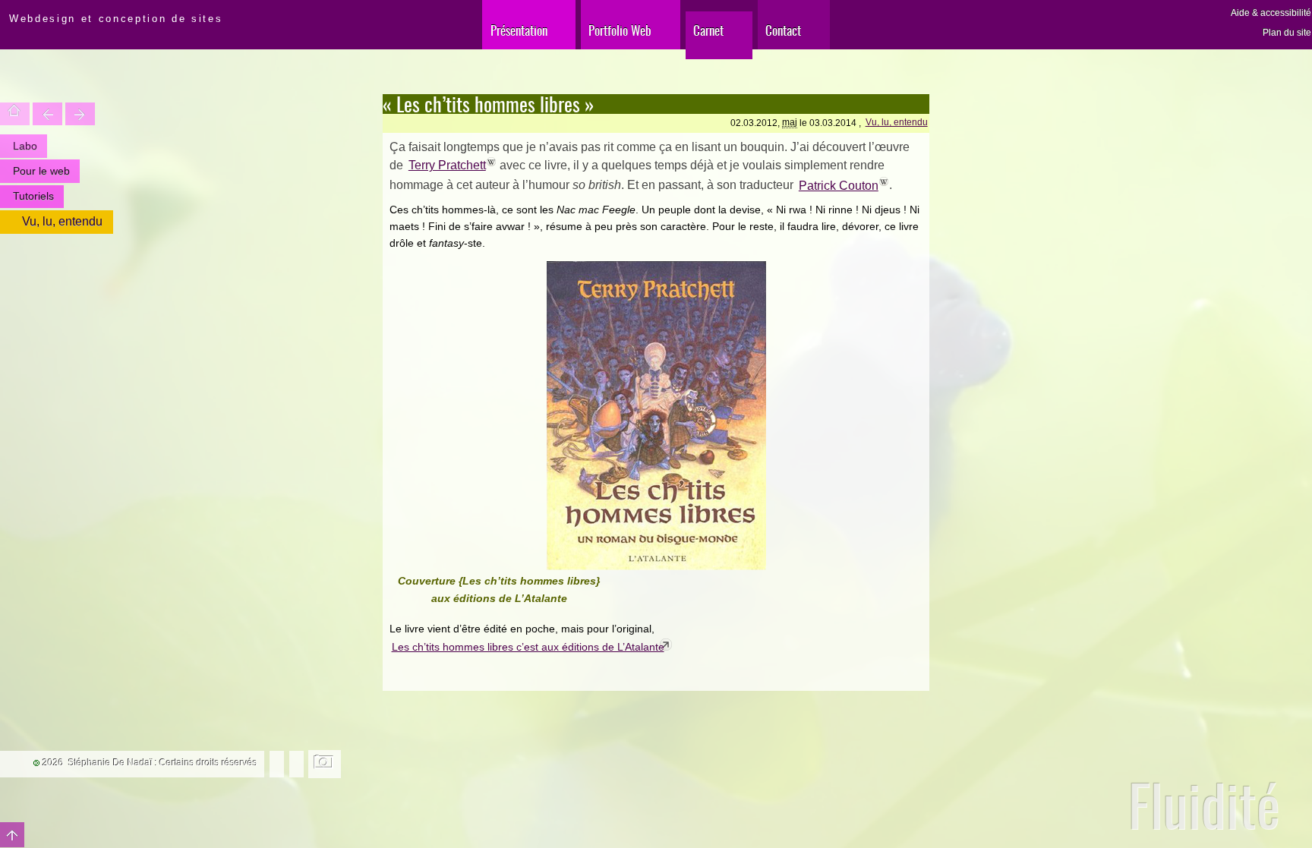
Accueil (15, 113)
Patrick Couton (838, 185)
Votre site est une (47, 113)
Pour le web (41, 171)
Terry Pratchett (447, 165)
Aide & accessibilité (1271, 13)
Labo (25, 146)
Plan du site (1287, 32)
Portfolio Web (619, 29)
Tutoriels (33, 196)
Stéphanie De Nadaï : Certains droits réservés (162, 763)
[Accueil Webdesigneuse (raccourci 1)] (2, 12)
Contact (783, 29)
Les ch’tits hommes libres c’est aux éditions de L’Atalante (528, 647)
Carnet (708, 29)
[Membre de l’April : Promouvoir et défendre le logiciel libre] (296, 762)
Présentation (518, 29)
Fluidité (1204, 805)
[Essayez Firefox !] (277, 762)
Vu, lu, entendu (897, 122)
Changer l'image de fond (325, 764)
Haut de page (12, 834)
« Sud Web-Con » (80, 113)
